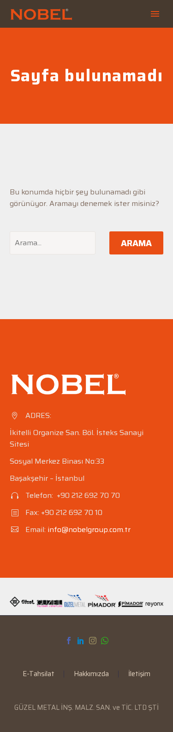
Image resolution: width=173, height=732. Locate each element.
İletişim (139, 674)
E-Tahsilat (38, 674)
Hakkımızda (91, 674)
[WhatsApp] (104, 640)
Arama (136, 243)
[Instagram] (92, 640)
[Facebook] (68, 640)
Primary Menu (155, 14)
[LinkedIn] (80, 640)
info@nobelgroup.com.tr (89, 529)
